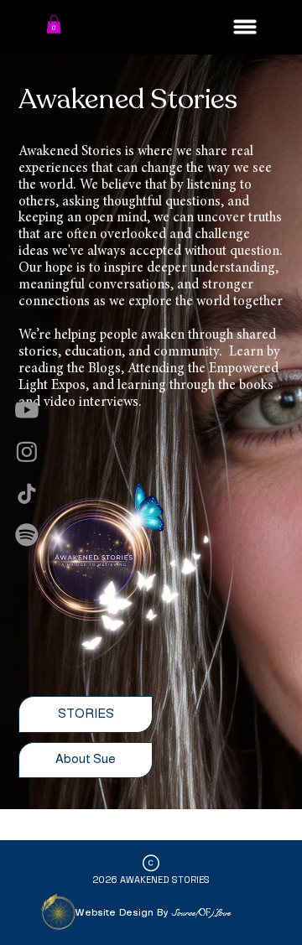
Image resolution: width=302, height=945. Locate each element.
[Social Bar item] (27, 410)
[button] (53, 24)
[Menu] (245, 27)
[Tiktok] (27, 494)
